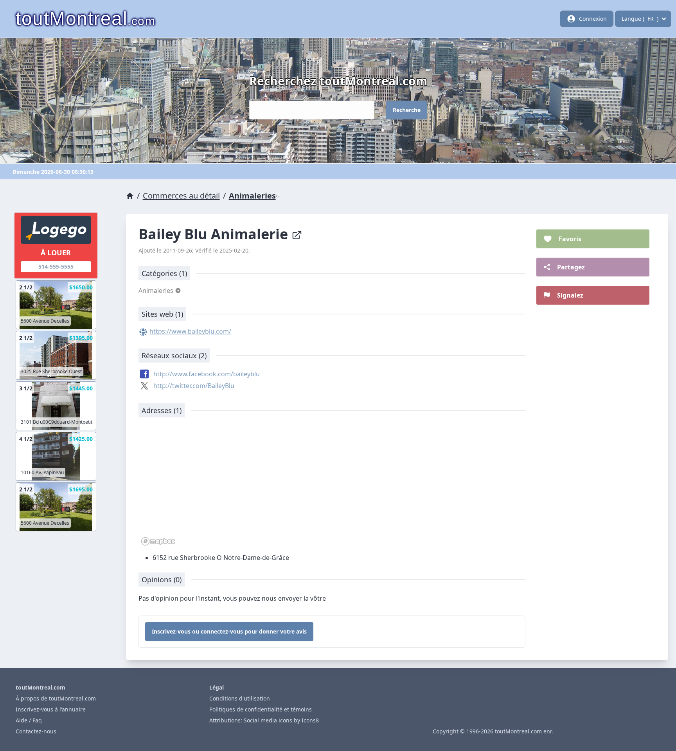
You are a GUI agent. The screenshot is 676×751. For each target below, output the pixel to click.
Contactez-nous (36, 731)
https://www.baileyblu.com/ (190, 331)
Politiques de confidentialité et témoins (260, 709)
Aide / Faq (29, 720)
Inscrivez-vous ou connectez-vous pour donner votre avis (229, 631)
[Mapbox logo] (158, 541)
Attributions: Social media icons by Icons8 (264, 720)
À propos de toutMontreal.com (56, 698)
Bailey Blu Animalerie (214, 234)
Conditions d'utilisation (239, 698)
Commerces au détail (181, 195)
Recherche (407, 110)
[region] (332, 485)
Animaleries (252, 195)
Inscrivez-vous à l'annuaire (51, 709)
